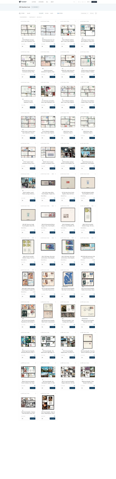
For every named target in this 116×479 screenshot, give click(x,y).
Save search (35, 7)
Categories (41, 1)
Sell (47, 1)
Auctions (34, 1)
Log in (94, 1)
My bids (46, 13)
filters (22, 13)
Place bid (33, 46)
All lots (41, 13)
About (52, 1)
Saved (51, 13)
